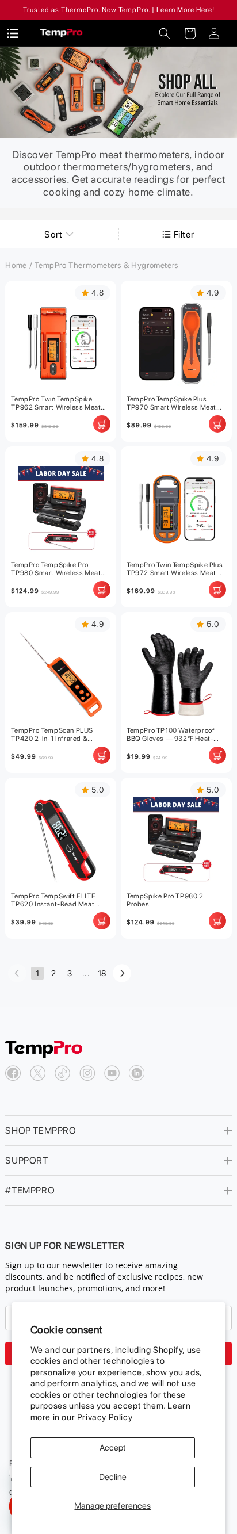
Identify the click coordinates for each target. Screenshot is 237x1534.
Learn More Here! (185, 10)
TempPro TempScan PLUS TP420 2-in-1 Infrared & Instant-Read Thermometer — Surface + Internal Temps (59, 734)
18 (102, 973)
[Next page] (122, 973)
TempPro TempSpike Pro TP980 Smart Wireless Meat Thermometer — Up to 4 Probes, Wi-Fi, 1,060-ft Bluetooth (56, 569)
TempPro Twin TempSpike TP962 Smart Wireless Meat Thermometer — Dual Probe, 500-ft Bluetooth (56, 403)
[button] (164, 33)
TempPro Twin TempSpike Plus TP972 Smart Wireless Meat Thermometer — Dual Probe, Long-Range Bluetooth (175, 569)
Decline (113, 1477)
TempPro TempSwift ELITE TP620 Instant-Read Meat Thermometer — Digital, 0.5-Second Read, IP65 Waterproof (60, 900)
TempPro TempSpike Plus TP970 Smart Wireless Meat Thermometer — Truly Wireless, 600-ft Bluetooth (171, 403)
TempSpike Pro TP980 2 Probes (165, 900)
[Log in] (214, 33)
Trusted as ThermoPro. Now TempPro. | (89, 10)
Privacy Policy (104, 1417)
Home (15, 265)
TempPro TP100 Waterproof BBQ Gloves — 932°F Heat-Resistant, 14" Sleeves (171, 734)
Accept (113, 1448)
